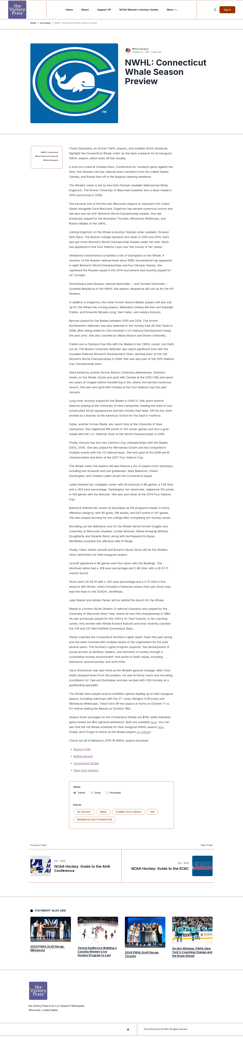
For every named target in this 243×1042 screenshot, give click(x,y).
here (154, 722)
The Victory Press (152, 1029)
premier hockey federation (94, 819)
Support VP (104, 9)
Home (69, 9)
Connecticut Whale (86, 763)
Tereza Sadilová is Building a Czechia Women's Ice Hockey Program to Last (97, 951)
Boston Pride (82, 749)
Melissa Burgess (140, 49)
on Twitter (143, 732)
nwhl (103, 811)
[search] (215, 9)
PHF (152, 811)
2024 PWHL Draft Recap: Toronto (142, 954)
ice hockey (45, 23)
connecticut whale (129, 811)
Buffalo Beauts (83, 756)
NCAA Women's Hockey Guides (138, 9)
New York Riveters (86, 770)
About (85, 9)
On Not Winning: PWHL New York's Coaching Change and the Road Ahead (192, 952)
